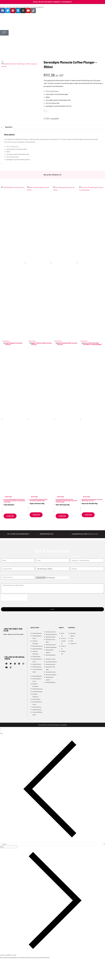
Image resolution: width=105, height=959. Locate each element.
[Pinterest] (12, 10)
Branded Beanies (51, 655)
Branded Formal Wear (50, 641)
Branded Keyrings (38, 646)
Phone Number (75, 556)
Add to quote (51, 114)
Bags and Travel (17, 499)
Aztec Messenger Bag (63, 505)
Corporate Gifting (8, 499)
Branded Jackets (50, 637)
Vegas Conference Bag (37, 503)
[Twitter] (7, 10)
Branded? (39, 565)
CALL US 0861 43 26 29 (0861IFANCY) (18, 534)
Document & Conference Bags (37, 500)
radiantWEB (64, 725)
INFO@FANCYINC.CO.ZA (46, 534)
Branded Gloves (37, 666)
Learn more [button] (62, 516)
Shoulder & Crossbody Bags (63, 500)
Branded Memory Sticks (37, 660)
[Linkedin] (18, 10)
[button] (2, 61)
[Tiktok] (33, 10)
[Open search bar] (52, 26)
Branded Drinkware (35, 642)
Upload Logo (40, 574)
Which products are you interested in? (14, 582)
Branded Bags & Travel (37, 637)
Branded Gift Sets (37, 648)
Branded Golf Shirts (51, 634)
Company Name (6, 565)
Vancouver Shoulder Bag (89, 503)
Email (38, 556)
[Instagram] (23, 10)
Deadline (73, 565)
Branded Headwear (51, 647)
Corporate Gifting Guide (37, 671)
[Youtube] (28, 10)
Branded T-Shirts (51, 632)
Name (3, 556)
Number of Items (7, 573)
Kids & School (14, 500)
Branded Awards (37, 633)
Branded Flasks (37, 664)
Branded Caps (36, 656)
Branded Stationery (35, 653)
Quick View (5, 341)
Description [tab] (8, 127)
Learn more (10, 516)
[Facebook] (2, 10)
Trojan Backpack (9, 505)
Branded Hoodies (51, 644)
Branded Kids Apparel (49, 651)
